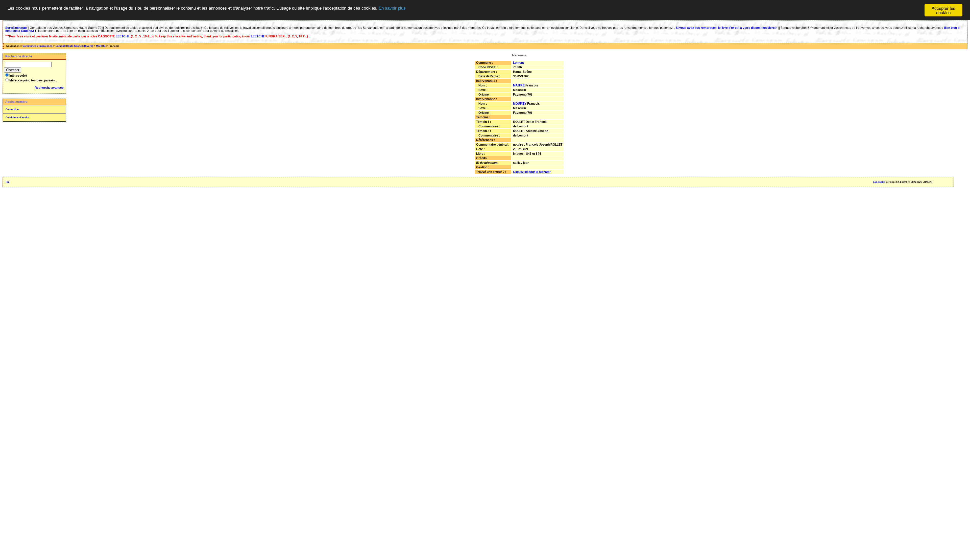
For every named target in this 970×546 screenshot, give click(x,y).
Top (7, 182)
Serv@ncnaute (16, 28)
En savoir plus (392, 8)
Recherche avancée (49, 87)
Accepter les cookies (943, 10)
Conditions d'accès (17, 117)
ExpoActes (879, 182)
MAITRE (101, 45)
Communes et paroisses (37, 45)
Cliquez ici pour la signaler (532, 172)
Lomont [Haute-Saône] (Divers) (74, 45)
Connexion (12, 109)
